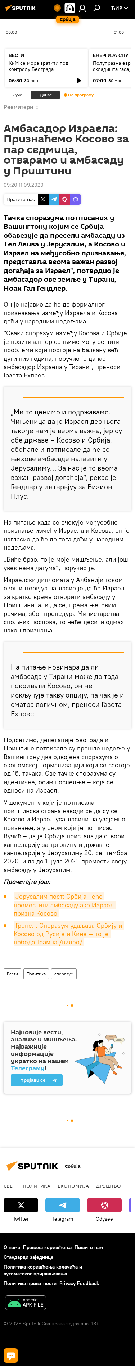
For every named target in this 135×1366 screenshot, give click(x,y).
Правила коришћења (47, 1247)
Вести (12, 973)
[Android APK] (25, 1303)
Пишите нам (89, 1247)
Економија (73, 1186)
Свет (9, 1186)
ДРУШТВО (108, 1186)
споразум (63, 973)
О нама (12, 1247)
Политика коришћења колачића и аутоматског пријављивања (43, 1270)
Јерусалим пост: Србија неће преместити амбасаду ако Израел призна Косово (65, 904)
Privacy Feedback (79, 1283)
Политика (36, 973)
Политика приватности (30, 1283)
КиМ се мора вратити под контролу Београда (38, 66)
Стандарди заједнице (29, 1257)
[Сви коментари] (11, 1355)
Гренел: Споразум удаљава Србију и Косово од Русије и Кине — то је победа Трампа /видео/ (69, 934)
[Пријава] (82, 8)
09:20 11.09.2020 (24, 185)
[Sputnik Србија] (22, 11)
